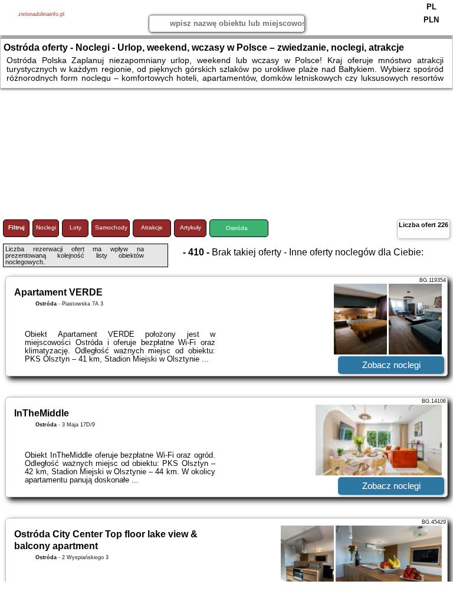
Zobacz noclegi (391, 365)
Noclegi (46, 227)
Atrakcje (152, 227)
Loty (75, 227)
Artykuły (190, 227)
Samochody (111, 227)
